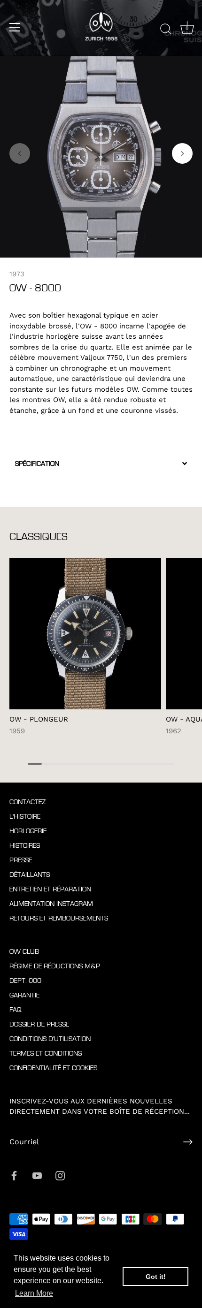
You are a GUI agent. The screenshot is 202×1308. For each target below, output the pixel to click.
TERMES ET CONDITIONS (45, 1053)
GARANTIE (24, 995)
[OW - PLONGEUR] (85, 633)
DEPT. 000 (25, 980)
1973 (16, 274)
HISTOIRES (24, 845)
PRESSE (20, 860)
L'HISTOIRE (24, 816)
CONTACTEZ (27, 802)
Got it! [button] (156, 1276)
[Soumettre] (188, 1142)
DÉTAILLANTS (29, 874)
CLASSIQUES (38, 536)
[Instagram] (60, 1175)
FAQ (15, 1009)
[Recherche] (165, 28)
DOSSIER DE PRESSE (39, 1024)
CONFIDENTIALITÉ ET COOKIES (53, 1068)
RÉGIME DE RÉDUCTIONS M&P (54, 966)
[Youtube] (37, 1175)
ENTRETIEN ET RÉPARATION (50, 889)
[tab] (101, 464)
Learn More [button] (34, 1293)
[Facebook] (14, 1175)
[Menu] (15, 27)
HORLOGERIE (28, 831)
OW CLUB (24, 951)
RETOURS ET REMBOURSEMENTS (58, 918)
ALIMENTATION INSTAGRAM (51, 903)
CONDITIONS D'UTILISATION (50, 1038)
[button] (19, 153)
